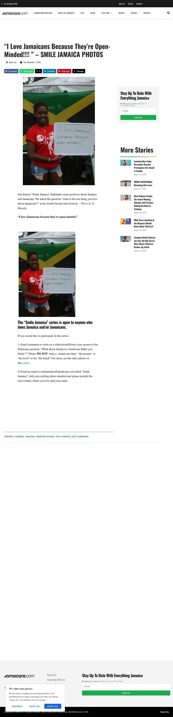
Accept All (52, 706)
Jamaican (30, 436)
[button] (168, 13)
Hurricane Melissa (43, 13)
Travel (134, 13)
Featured (8, 436)
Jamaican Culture (45, 436)
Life (82, 13)
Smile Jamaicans (80, 436)
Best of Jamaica (66, 13)
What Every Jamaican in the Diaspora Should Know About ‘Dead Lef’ (144, 223)
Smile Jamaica (63, 436)
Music (122, 13)
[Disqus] (82, 553)
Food (92, 13)
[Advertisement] (53, 32)
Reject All (35, 706)
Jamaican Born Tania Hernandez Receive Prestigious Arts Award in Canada (144, 166)
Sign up (138, 117)
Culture (105, 13)
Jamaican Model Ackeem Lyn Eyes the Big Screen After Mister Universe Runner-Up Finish (144, 242)
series (26, 363)
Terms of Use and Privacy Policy (133, 105)
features (19, 436)
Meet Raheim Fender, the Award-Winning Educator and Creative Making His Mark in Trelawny (143, 202)
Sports (146, 13)
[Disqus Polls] (82, 481)
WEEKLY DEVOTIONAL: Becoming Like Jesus (143, 183)
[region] (35, 698)
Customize (17, 706)
